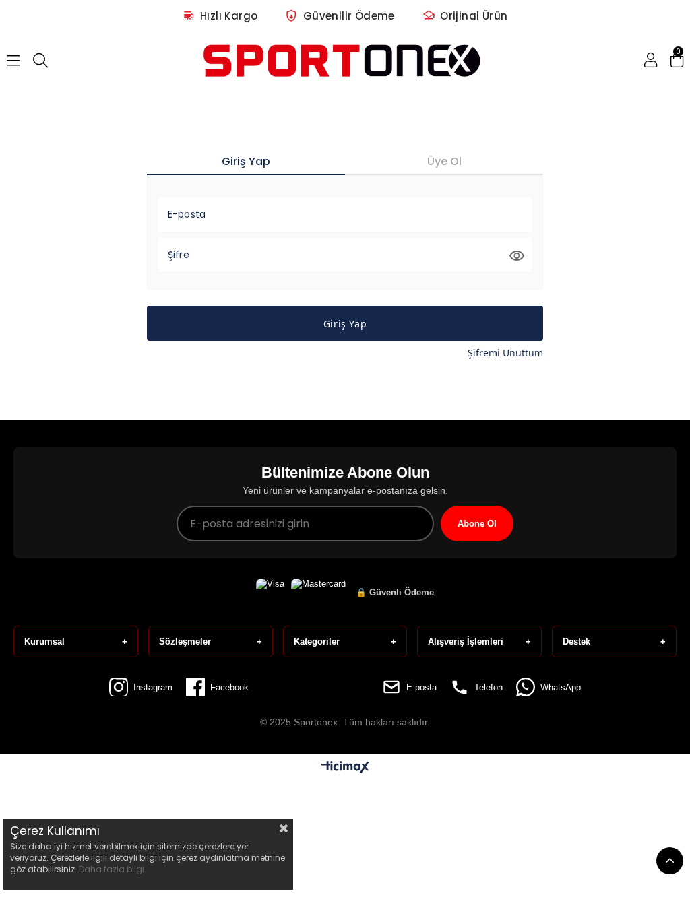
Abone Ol (477, 524)
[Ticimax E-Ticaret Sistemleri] (345, 768)
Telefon (488, 687)
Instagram (152, 687)
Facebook (229, 687)
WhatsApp (560, 687)
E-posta (421, 687)
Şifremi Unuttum (505, 352)
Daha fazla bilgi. (112, 869)
